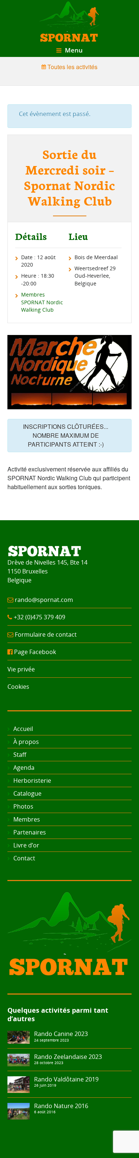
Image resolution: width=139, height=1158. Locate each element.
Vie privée (21, 669)
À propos (26, 742)
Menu (73, 50)
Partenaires (29, 832)
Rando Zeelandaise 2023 (68, 1057)
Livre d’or (26, 845)
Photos (23, 806)
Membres (26, 819)
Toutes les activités (71, 66)
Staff (19, 755)
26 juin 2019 (45, 1085)
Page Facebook (35, 652)
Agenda (23, 767)
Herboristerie (32, 780)
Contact (24, 858)
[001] (18, 1059)
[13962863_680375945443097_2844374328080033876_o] (18, 1110)
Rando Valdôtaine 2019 (66, 1079)
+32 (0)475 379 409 (39, 617)
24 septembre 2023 (51, 1040)
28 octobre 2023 (48, 1062)
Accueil (23, 729)
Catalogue (27, 793)
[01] (18, 1037)
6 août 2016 (45, 1111)
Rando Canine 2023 (61, 1034)
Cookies (18, 687)
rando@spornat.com (44, 600)
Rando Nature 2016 (61, 1106)
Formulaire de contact (46, 634)
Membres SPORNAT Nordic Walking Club (42, 302)
